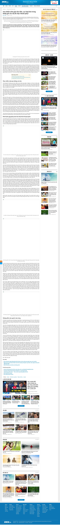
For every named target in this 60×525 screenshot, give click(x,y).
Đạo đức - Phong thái (19, 505)
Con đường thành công (33, 509)
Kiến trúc (24, 508)
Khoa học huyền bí (51, 507)
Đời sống (19, 5)
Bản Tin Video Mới (50, 96)
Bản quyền (30, 522)
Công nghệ (50, 505)
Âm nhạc (24, 505)
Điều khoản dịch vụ (22, 522)
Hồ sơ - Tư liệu (11, 508)
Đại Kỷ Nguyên (31, 521)
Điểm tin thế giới (5, 434)
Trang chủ (3, 6)
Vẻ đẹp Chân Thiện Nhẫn (11, 9)
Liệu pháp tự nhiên (44, 511)
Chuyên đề (17, 512)
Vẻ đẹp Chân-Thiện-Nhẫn (25, 5)
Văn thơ (24, 512)
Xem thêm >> (37, 410)
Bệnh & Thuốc (44, 505)
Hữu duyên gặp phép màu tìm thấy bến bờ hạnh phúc (21, 77)
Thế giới (10, 5)
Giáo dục (31, 504)
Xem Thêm (21, 405)
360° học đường (32, 513)
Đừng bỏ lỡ (49, 171)
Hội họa (24, 507)
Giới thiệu (14, 522)
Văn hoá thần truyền (17, 485)
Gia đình (38, 507)
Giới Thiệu (7, 3)
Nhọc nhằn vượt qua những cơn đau (18, 76)
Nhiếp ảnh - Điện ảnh (25, 509)
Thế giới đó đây (11, 509)
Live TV (13, 5)
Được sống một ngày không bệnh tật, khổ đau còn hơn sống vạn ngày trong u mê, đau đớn (20, 361)
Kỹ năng (38, 512)
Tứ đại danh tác (18, 511)
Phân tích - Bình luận (12, 507)
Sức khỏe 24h (44, 512)
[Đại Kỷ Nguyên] (5, 2)
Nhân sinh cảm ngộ (24, 453)
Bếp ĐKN (38, 508)
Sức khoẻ (38, 516)
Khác (49, 161)
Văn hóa (16, 5)
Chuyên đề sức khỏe (45, 507)
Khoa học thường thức (52, 508)
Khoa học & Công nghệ (37, 5)
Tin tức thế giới (11, 505)
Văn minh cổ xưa (25, 511)
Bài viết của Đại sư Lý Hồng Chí (49, 9)
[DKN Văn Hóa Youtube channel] (56, 3)
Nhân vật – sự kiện (49, 55)
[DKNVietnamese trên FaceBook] (52, 1)
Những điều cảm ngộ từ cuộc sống (18, 78)
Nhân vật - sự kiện (43, 69)
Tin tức (50, 509)
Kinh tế (6, 505)
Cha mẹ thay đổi (5, 453)
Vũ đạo (24, 513)
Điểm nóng (6, 507)
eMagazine (49, 137)
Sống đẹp (38, 509)
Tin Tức (28, 389)
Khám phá (38, 511)
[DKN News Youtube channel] (52, 3)
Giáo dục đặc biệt (32, 507)
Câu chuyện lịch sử (5, 497)
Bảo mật (27, 522)
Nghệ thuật (17, 513)
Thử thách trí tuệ (32, 505)
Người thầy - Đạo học (32, 508)
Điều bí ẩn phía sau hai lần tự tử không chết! (12, 364)
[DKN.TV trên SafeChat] (51, 1)
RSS (17, 522)
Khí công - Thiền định (45, 509)
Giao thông (6, 511)
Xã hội (6, 508)
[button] (29, 75)
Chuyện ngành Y (44, 508)
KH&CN (50, 504)
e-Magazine (31, 5)
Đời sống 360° (39, 505)
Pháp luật (6, 509)
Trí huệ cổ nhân (5, 467)
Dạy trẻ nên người (32, 512)
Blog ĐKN (38, 513)
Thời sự (6, 5)
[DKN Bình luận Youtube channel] (54, 3)
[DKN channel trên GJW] (55, 1)
